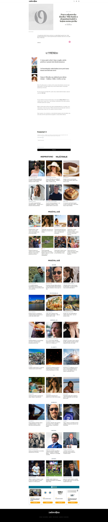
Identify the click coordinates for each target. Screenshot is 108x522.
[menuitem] (76, 1)
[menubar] (76, 1)
